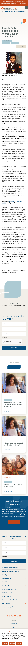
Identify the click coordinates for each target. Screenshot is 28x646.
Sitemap (14, 627)
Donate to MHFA (7, 593)
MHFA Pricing (6, 582)
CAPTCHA (4, 337)
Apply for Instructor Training (10, 571)
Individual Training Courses (10, 567)
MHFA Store (5, 585)
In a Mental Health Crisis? (9, 607)
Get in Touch (6, 603)
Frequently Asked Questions (10, 600)
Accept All (4, 643)
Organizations (14, 43)
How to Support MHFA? (9, 589)
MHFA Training (6, 43)
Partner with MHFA (8, 596)
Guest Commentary (7, 40)
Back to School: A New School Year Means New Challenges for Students (13, 404)
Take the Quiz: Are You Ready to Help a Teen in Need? (13, 444)
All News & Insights (14, 367)
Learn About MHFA (8, 578)
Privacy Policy (14, 623)
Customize (12, 643)
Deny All (19, 643)
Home (3, 11)
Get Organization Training (9, 575)
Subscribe (21, 46)
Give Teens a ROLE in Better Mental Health (13, 485)
